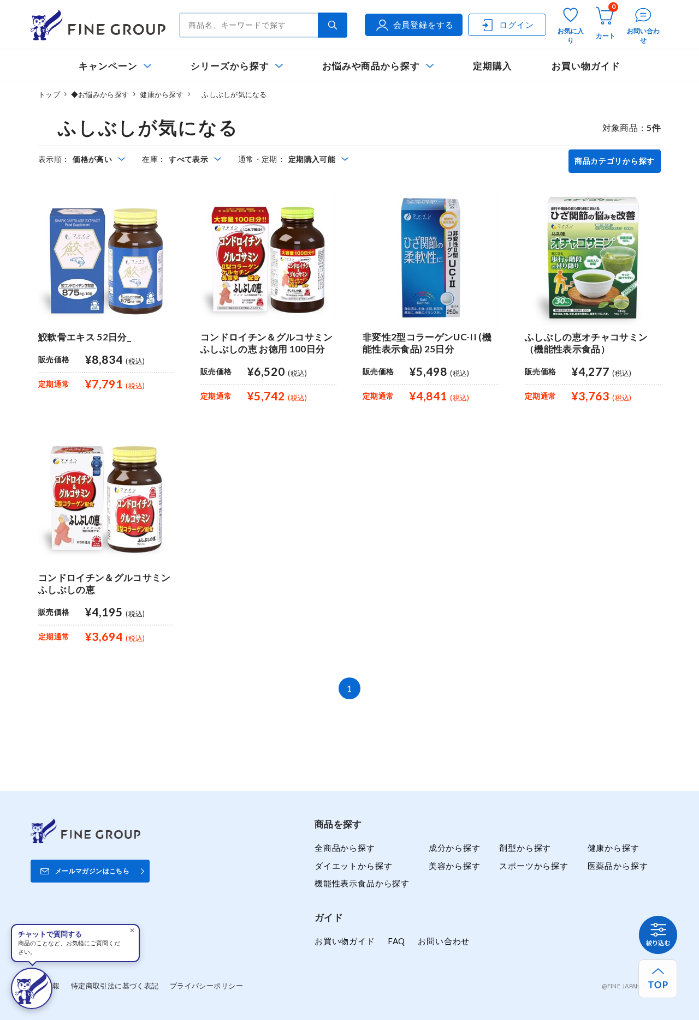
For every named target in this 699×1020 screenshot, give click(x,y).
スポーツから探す (533, 866)
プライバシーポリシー (206, 985)
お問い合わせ (444, 941)
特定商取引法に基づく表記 (115, 985)
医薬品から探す (618, 866)
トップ (49, 94)
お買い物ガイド (586, 65)
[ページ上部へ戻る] (657, 978)
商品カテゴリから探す (614, 161)
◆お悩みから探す (100, 94)
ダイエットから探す (353, 866)
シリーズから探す (230, 65)
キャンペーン (108, 65)
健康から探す (161, 94)
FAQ (396, 941)
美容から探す (455, 866)
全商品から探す (345, 848)
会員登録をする (423, 24)
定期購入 (492, 65)
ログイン (516, 24)
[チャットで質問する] (31, 988)
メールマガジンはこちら (92, 871)
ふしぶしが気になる (230, 94)
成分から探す (455, 848)
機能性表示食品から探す (362, 883)
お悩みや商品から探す (371, 65)
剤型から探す (525, 848)
